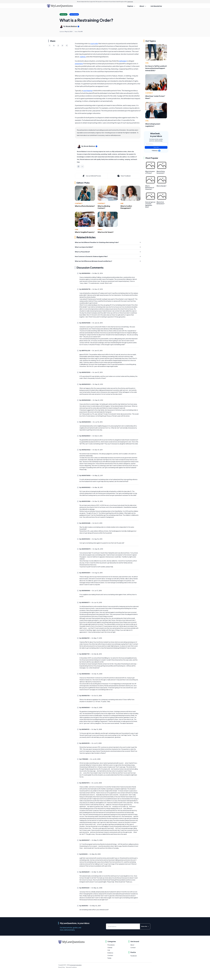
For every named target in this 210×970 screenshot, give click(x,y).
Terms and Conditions (71, 967)
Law (121, 203)
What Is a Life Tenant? (106, 232)
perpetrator (79, 63)
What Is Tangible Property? (85, 232)
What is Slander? (161, 186)
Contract (78, 203)
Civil (76, 229)
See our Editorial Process (93, 176)
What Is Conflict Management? (126, 207)
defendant (123, 61)
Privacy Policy (61, 967)
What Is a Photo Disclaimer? (85, 206)
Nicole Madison (71, 26)
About (132, 945)
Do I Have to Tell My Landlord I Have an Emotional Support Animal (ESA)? (156, 68)
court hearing (87, 90)
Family (100, 229)
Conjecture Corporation (76, 965)
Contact (133, 947)
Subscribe (156, 147)
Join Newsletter (156, 6)
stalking (83, 57)
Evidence (110, 953)
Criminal (109, 947)
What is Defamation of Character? (149, 187)
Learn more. (130, 1)
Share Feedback (126, 176)
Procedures (111, 945)
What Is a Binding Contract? (104, 207)
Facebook (133, 956)
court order (94, 43)
